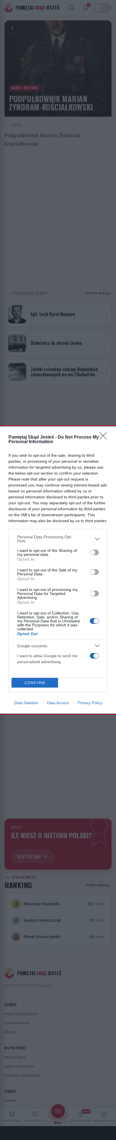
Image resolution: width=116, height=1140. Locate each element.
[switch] (94, 552)
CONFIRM (34, 683)
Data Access (58, 703)
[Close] (105, 437)
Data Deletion (26, 703)
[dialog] (58, 570)
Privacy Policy (90, 703)
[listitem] (58, 539)
